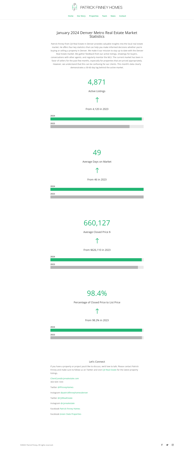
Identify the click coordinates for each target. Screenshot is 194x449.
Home (70, 16)
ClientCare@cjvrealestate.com (64, 378)
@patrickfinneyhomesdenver (74, 392)
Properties (93, 16)
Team (104, 16)
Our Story (81, 16)
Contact (122, 16)
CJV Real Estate (109, 369)
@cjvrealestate (68, 403)
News (113, 16)
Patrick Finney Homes (70, 408)
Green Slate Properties (70, 414)
